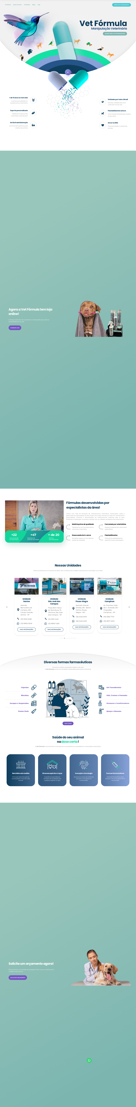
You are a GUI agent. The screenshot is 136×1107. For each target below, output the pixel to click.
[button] (34, 517)
